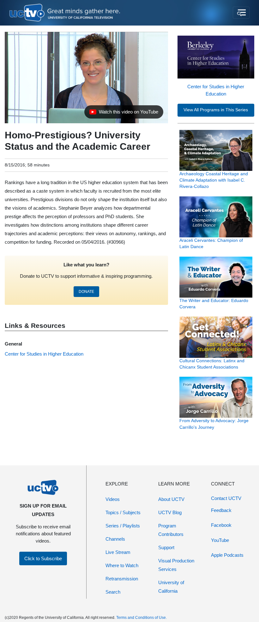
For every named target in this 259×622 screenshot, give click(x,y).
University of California (171, 587)
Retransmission (121, 578)
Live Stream (117, 552)
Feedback (221, 510)
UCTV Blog (170, 512)
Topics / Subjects (123, 512)
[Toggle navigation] (241, 13)
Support (166, 547)
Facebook (221, 525)
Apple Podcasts (227, 555)
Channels (115, 539)
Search (112, 592)
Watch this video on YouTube (123, 113)
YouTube (220, 540)
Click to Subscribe (43, 558)
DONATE (86, 291)
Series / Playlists (122, 525)
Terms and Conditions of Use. (141, 617)
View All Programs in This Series (216, 110)
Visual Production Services (176, 565)
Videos (112, 499)
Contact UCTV (226, 498)
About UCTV (171, 499)
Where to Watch (121, 565)
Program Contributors (171, 530)
